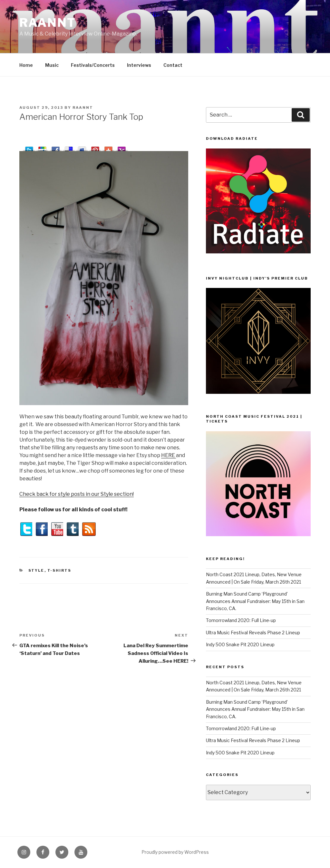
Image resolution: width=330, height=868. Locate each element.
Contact (172, 65)
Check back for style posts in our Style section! (76, 494)
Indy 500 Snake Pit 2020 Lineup (240, 644)
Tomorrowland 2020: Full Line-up (241, 620)
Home (26, 65)
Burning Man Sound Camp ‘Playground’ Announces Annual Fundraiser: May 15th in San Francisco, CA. (255, 601)
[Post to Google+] (42, 147)
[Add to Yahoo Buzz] (121, 147)
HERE (168, 455)
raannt (47, 22)
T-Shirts (59, 570)
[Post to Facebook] (55, 147)
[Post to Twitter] (29, 147)
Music (52, 65)
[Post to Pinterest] (95, 147)
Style (36, 570)
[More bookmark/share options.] (108, 147)
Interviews (139, 65)
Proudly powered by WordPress (175, 852)
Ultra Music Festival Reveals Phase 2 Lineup (253, 632)
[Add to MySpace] (82, 147)
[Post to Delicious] (68, 147)
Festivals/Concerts (93, 65)
